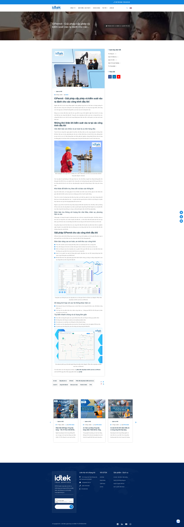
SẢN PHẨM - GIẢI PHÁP (84, 8)
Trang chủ (110, 26)
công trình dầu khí (64, 384)
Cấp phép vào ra (63, 380)
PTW (91, 384)
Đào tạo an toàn (74, 384)
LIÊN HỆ (112, 8)
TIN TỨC (104, 8)
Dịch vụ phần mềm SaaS (119, 486)
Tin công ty (112, 53)
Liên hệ (101, 486)
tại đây (80, 371)
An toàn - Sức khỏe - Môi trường (121, 477)
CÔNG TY (72, 8)
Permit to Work (83, 384)
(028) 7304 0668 (85, 485)
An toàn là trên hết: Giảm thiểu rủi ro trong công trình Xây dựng (119, 429)
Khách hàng (96, 8)
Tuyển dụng (102, 483)
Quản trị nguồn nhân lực (119, 483)
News (118, 26)
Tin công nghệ (112, 66)
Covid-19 (55, 384)
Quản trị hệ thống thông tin (120, 480)
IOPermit (71, 380)
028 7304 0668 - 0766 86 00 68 (122, 2)
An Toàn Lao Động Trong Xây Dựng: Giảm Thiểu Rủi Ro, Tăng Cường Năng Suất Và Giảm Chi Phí (92, 429)
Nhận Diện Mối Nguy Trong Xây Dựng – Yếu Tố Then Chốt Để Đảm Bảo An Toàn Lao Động (65, 429)
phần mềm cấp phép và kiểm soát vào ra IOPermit (88, 369)
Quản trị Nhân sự (113, 57)
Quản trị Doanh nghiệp (114, 63)
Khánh (66, 94)
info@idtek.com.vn (86, 482)
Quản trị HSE (126, 26)
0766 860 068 (85, 488)
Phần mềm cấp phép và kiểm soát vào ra (85, 380)
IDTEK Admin (71, 424)
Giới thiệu (102, 477)
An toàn (55, 380)
